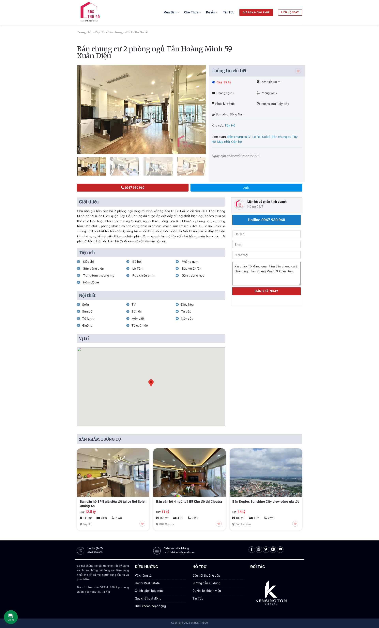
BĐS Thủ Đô (200, 622)
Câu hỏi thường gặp (206, 575)
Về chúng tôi (143, 575)
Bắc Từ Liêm (243, 524)
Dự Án (210, 12)
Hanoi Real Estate (147, 583)
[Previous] (84, 109)
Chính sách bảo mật (149, 591)
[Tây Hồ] (149, 32)
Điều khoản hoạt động (150, 606)
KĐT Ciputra (166, 524)
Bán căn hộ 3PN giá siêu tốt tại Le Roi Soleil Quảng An (113, 504)
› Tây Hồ (99, 32)
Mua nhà (223, 142)
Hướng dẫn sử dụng (206, 583)
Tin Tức (228, 12)
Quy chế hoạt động (148, 598)
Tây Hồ (230, 125)
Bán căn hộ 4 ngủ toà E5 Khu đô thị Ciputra (189, 501)
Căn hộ (236, 142)
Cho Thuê (191, 12)
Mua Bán (169, 12)
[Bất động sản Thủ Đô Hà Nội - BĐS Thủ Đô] (99, 12)
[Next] (198, 109)
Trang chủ (84, 32)
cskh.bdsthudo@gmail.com (179, 552)
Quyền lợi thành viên (206, 591)
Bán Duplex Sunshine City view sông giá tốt (265, 501)
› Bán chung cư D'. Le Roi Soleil (127, 32)
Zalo (246, 188)
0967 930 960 (94, 552)
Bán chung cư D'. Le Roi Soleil (248, 137)
